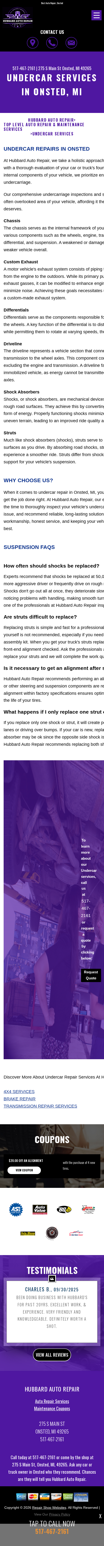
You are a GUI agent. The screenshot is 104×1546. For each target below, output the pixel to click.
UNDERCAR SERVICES (53, 134)
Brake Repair (20, 1098)
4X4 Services (19, 1091)
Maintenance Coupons (52, 1408)
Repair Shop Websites (49, 1507)
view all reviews (52, 1355)
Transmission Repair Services (40, 1106)
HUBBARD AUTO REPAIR (51, 120)
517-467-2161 (24, 68)
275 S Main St (49, 68)
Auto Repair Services (52, 1401)
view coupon (24, 1170)
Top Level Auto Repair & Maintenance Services (44, 127)
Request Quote (91, 975)
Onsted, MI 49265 (76, 68)
